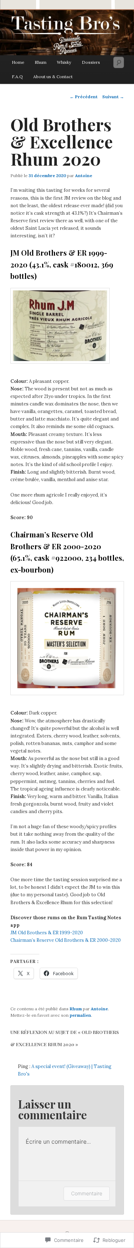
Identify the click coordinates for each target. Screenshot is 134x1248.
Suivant (113, 96)
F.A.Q (17, 76)
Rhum (40, 62)
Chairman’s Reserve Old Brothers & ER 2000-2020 (65, 940)
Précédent (84, 96)
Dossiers (91, 62)
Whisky (64, 62)
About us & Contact (53, 76)
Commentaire (86, 1193)
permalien (80, 1015)
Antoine (83, 175)
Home (18, 62)
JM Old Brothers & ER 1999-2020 (46, 933)
